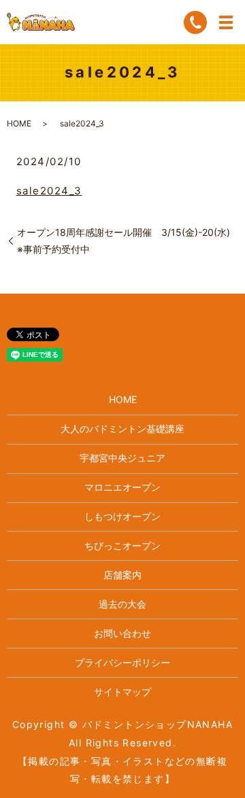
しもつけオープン (122, 516)
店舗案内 (122, 574)
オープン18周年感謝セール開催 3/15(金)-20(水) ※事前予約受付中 (127, 240)
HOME (19, 123)
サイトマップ (122, 691)
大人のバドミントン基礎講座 (122, 428)
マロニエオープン (122, 487)
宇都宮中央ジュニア (122, 458)
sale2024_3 (49, 190)
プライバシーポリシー (122, 662)
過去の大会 (122, 604)
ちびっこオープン (122, 545)
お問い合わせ (122, 633)
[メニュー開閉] (226, 22)
